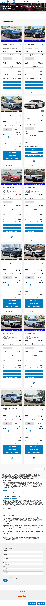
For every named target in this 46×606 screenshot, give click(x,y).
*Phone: (4, 562)
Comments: (5, 570)
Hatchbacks (14, 499)
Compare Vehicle (8, 92)
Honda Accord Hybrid (39, 525)
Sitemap (14, 592)
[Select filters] (41, 21)
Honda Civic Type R (20, 505)
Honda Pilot (16, 483)
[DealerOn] (23, 591)
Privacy (17, 592)
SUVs (5, 490)
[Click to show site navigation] (44, 1)
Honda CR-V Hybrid (9, 526)
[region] (12, 75)
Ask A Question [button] (12, 82)
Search (41, 16)
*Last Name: (5, 554)
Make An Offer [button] (12, 85)
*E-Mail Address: (6, 558)
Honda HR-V (5, 493)
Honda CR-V (32, 493)
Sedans (5, 499)
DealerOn (11, 592)
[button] (21, 34)
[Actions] (20, 44)
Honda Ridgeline (16, 484)
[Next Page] (37, 469)
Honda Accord (9, 483)
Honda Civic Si (9, 503)
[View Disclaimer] (13, 55)
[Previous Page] (35, 469)
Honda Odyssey (29, 484)
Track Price (13, 66)
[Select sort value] (43, 21)
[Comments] (20, 55)
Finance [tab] (17, 58)
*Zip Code (4, 566)
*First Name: (5, 550)
